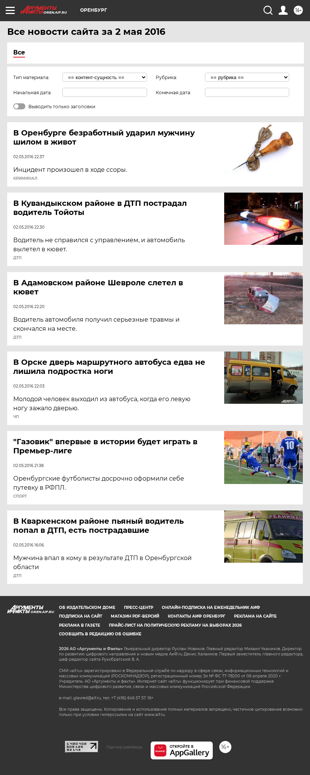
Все (19, 52)
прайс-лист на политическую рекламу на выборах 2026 (175, 625)
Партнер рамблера (124, 747)
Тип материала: (31, 77)
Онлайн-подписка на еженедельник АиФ (211, 607)
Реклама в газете (79, 625)
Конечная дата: (173, 92)
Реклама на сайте (255, 616)
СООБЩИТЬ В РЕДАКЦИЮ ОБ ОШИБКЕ (100, 634)
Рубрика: (166, 77)
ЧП (16, 417)
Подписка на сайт (80, 616)
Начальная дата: (32, 92)
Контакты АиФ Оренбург (196, 616)
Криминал (25, 179)
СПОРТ (20, 496)
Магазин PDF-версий (135, 616)
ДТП (17, 258)
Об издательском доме (87, 607)
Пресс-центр (138, 607)
